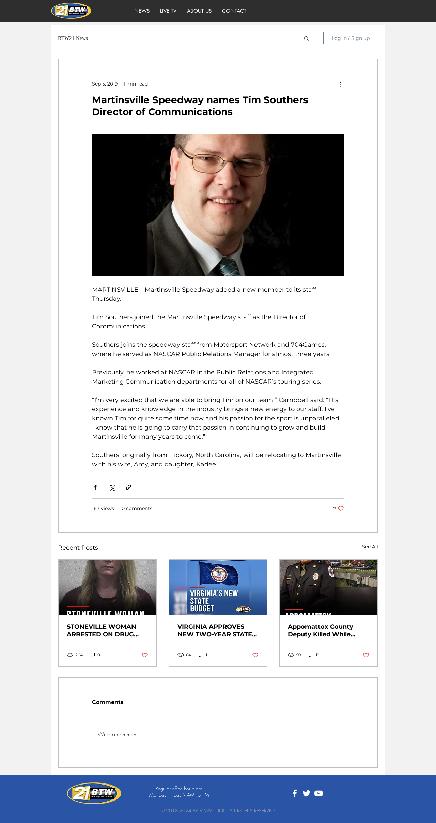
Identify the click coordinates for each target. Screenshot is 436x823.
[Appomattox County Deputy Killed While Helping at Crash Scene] (328, 587)
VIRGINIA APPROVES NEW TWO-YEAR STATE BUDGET (214, 630)
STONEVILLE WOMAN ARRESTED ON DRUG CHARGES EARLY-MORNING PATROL (101, 630)
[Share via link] (128, 487)
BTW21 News (73, 38)
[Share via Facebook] (95, 487)
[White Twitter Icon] (306, 793)
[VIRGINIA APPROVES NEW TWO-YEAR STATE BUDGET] (218, 587)
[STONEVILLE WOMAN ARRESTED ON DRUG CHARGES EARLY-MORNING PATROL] (107, 587)
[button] (306, 38)
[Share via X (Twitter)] (112, 487)
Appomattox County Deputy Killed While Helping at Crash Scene (325, 630)
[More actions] (340, 84)
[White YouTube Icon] (318, 793)
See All (370, 547)
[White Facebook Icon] (295, 793)
